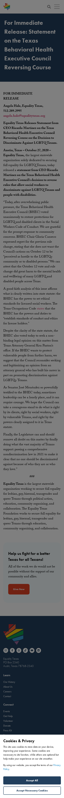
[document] (32, 399)
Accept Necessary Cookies (32, 790)
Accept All (32, 780)
